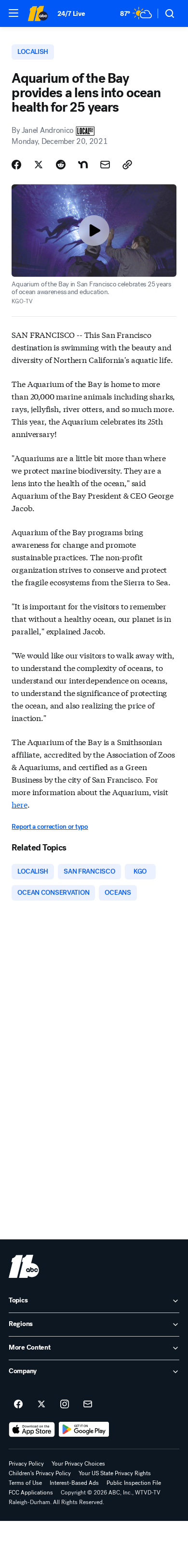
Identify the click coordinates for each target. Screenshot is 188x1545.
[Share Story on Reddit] (61, 164)
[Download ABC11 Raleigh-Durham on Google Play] (84, 1429)
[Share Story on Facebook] (16, 164)
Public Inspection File (134, 1483)
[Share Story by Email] (105, 164)
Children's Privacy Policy (40, 1473)
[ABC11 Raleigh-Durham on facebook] (18, 1404)
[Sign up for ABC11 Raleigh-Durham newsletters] (87, 1404)
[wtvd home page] (24, 1266)
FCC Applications (31, 1492)
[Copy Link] (127, 164)
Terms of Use (25, 1483)
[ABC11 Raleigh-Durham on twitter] (41, 1404)
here (19, 804)
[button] (13, 13)
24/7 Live (71, 13)
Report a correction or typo (50, 826)
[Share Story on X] (38, 164)
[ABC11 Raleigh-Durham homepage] (37, 13)
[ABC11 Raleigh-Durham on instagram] (64, 1404)
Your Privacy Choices (78, 1464)
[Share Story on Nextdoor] (83, 164)
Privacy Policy (26, 1464)
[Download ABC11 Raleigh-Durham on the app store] (32, 1429)
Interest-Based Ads (74, 1483)
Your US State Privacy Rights (115, 1473)
